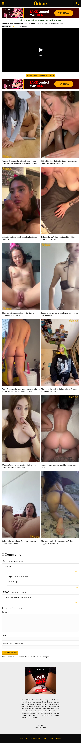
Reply (76, 572)
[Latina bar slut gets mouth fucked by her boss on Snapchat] (21, 200)
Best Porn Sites (40, 727)
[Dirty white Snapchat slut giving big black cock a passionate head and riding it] (60, 124)
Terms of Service (36, 738)
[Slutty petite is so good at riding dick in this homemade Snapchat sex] (21, 276)
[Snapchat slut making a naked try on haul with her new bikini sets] (60, 276)
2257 (51, 738)
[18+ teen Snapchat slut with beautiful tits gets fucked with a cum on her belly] (21, 428)
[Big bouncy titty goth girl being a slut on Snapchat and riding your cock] (60, 352)
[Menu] (3, 3)
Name (4, 635)
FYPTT (40, 725)
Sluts (14, 26)
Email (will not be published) (12, 644)
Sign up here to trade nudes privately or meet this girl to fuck (40, 20)
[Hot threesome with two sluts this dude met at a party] (60, 428)
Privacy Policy (24, 738)
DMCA (45, 738)
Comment (5, 612)
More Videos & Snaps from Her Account (40, 76)
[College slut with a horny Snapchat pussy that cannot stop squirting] (21, 504)
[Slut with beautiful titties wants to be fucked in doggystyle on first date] (60, 504)
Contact (58, 738)
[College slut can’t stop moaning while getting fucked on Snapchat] (60, 200)
